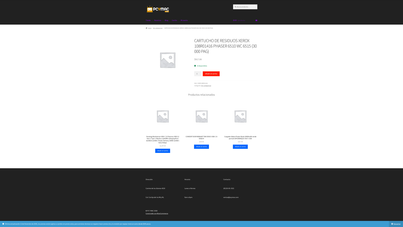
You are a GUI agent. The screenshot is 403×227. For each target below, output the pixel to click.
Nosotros (157, 20)
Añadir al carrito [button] (162, 151)
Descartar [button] (397, 224)
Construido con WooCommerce (157, 213)
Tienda (148, 20)
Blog (166, 20)
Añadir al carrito (211, 74)
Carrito (174, 20)
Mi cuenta (184, 20)
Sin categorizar (158, 28)
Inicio (149, 28)
